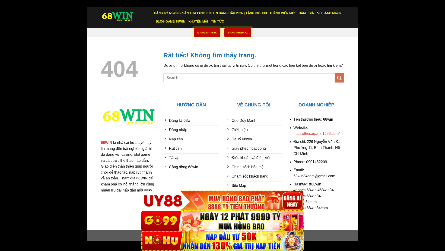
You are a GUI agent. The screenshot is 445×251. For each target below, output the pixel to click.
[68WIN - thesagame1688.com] (124, 17)
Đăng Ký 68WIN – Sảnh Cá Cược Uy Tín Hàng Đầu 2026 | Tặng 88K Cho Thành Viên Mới (225, 13)
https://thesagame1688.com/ (316, 133)
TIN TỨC (217, 21)
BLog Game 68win (170, 21)
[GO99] (222, 221)
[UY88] (222, 201)
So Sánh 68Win (329, 13)
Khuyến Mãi (198, 21)
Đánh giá (306, 13)
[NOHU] (222, 241)
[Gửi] (339, 77)
